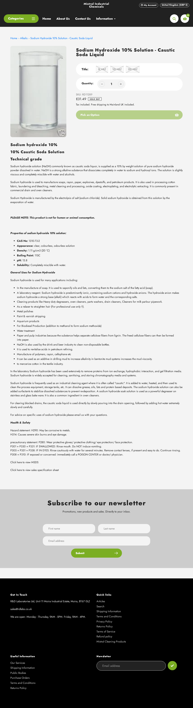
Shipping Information (108, 611)
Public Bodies (18, 673)
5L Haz (102, 69)
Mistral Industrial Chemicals (96, 5)
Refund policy (104, 636)
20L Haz (132, 69)
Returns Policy (104, 626)
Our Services (17, 663)
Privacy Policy (104, 621)
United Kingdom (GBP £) (175, 5)
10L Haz (117, 69)
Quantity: (87, 83)
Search (100, 606)
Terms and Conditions (109, 616)
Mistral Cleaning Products (111, 641)
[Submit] (172, 665)
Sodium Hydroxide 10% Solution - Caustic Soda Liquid (61, 38)
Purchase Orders (20, 678)
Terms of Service (105, 631)
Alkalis (24, 38)
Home (13, 38)
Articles (100, 601)
